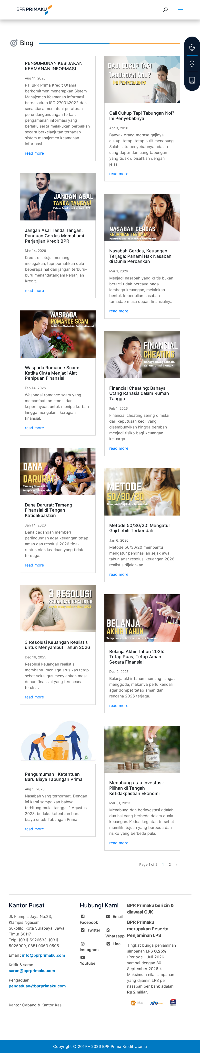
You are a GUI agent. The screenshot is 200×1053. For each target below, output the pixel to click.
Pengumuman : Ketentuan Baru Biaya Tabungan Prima (53, 777)
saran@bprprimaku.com (32, 970)
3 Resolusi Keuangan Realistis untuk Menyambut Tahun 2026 (57, 645)
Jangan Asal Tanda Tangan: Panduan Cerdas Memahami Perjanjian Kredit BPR (54, 235)
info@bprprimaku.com (43, 955)
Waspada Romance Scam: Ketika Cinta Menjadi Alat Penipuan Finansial (52, 373)
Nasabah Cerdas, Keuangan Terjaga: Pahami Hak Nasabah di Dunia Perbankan (140, 256)
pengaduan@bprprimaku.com (37, 985)
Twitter (93, 930)
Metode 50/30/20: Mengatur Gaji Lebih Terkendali (139, 528)
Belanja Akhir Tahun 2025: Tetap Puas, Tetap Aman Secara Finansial (136, 657)
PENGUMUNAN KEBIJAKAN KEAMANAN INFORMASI (53, 66)
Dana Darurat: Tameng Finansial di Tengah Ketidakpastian (48, 510)
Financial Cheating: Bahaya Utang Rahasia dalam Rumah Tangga (139, 393)
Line (116, 943)
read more (34, 153)
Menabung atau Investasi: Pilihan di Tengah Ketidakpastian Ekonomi (136, 788)
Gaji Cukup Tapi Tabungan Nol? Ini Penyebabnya (141, 115)
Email (118, 916)
